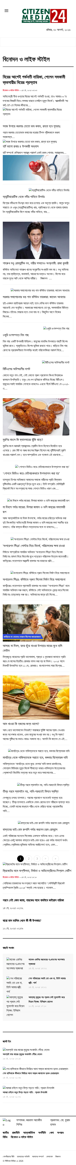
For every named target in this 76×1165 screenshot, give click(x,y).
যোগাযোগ (49, 1156)
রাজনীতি (16, 1132)
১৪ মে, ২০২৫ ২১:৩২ (12, 1096)
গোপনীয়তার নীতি (8, 1156)
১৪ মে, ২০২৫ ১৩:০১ (37, 987)
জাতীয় (6, 1132)
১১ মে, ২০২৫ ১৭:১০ (37, 1006)
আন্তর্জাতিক (29, 1132)
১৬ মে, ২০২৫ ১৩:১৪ (12, 1058)
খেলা (51, 1132)
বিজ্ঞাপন (58, 1156)
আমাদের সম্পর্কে (38, 1156)
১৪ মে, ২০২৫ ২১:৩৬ (12, 1077)
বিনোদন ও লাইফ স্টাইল (22, 1137)
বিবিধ (5, 1137)
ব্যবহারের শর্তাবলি (23, 1156)
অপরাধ (60, 1132)
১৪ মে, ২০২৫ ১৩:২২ (38, 968)
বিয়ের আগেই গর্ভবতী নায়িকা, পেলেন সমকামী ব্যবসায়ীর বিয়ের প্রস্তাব (34, 80)
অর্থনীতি (42, 1132)
